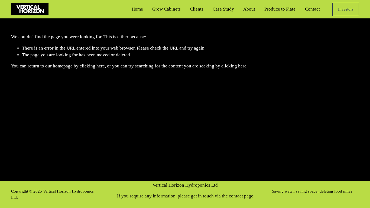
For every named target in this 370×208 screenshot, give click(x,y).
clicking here (92, 66)
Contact (312, 9)
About (249, 9)
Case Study (223, 9)
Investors (345, 9)
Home (137, 9)
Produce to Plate (280, 9)
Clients (196, 9)
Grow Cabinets (166, 9)
